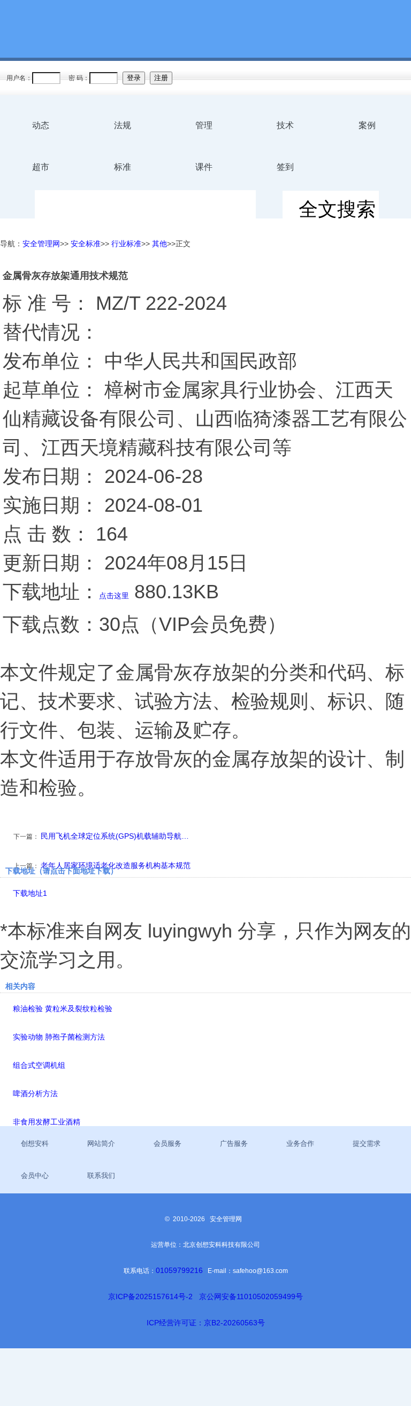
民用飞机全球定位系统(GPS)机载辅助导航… (115, 836)
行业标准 (126, 243)
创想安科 (35, 1143)
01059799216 (179, 1270)
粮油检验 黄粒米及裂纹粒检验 (62, 1008)
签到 (285, 166)
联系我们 (101, 1175)
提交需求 (366, 1143)
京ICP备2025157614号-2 (150, 1296)
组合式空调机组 (39, 1065)
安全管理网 (41, 243)
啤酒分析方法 (35, 1093)
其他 (159, 243)
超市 (40, 166)
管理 (203, 125)
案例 (367, 125)
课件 (203, 166)
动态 (40, 125)
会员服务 (167, 1143)
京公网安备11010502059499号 (251, 1296)
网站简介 (101, 1143)
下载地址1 (30, 893)
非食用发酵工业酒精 (46, 1122)
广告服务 (234, 1143)
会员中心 (35, 1175)
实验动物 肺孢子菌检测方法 (59, 1037)
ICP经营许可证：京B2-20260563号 (206, 1322)
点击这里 (114, 595)
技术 (285, 125)
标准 (122, 166)
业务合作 (300, 1143)
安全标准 (86, 243)
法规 (122, 125)
